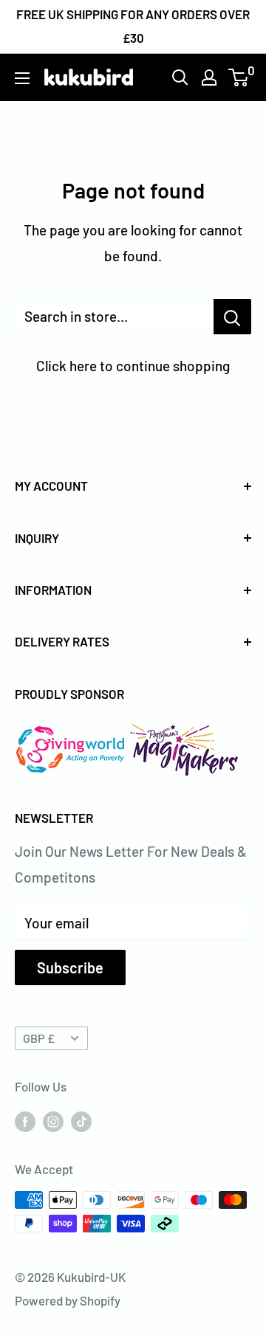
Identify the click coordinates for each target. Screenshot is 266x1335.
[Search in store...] (232, 316)
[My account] (209, 77)
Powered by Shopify (67, 1300)
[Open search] (180, 77)
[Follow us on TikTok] (81, 1121)
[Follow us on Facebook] (25, 1121)
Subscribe (70, 967)
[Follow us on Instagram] (53, 1121)
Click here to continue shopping (133, 365)
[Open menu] (22, 78)
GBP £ (39, 1038)
